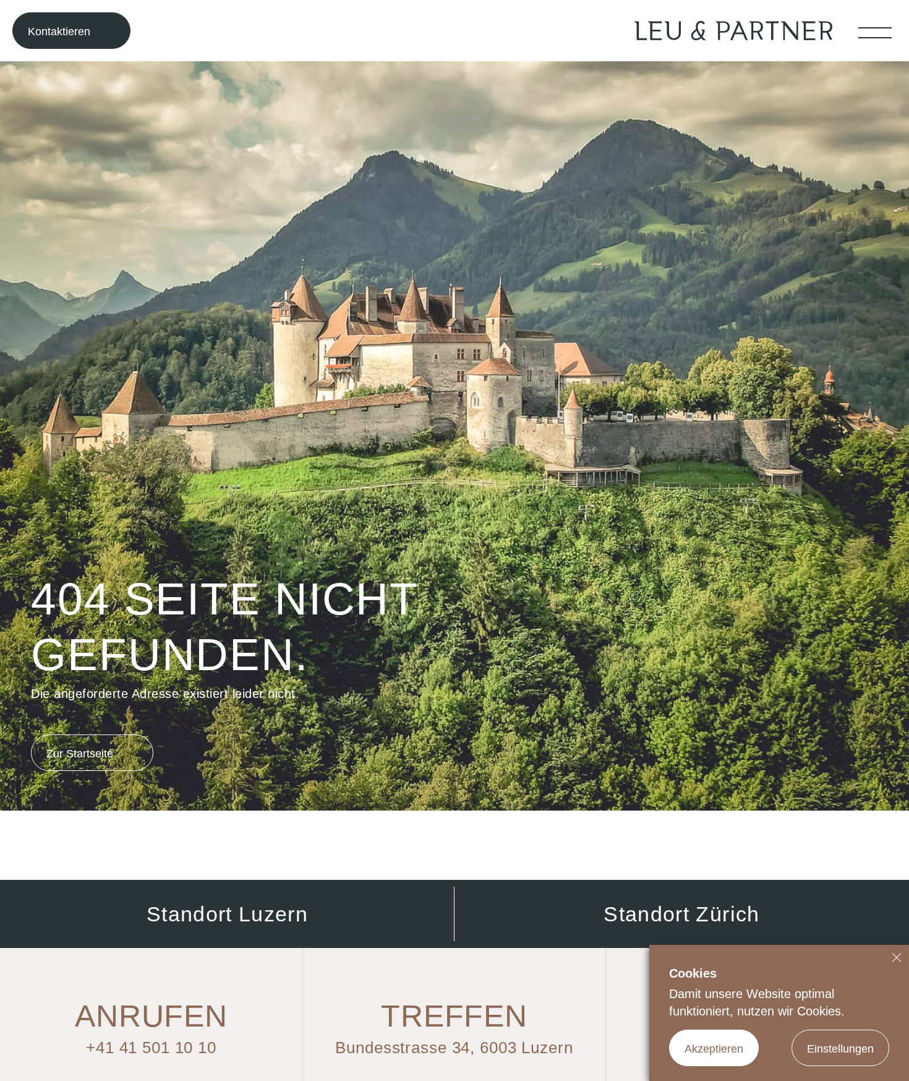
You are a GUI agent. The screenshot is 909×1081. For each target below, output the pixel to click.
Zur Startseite (79, 753)
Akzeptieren (714, 1049)
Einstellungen (840, 1049)
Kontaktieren (59, 31)
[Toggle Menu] (875, 32)
